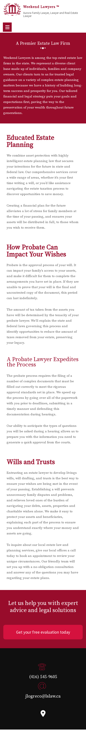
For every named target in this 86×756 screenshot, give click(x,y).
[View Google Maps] (43, 715)
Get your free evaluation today (43, 632)
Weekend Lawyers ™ (41, 7)
